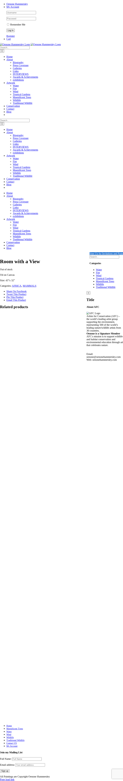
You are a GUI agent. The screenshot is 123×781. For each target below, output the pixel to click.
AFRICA (16, 285)
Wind (98, 275)
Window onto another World (25, 512)
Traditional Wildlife (105, 287)
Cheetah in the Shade (20, 711)
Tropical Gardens (104, 278)
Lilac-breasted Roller (20, 581)
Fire (98, 272)
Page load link (7, 779)
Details (9, 448)
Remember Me (17, 24)
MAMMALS (29, 285)
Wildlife (100, 284)
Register (10, 36)
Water (99, 269)
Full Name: (5, 758)
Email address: (7, 764)
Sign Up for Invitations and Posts (106, 253)
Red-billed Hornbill (19, 442)
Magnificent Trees (105, 281)
